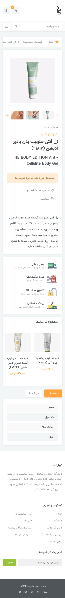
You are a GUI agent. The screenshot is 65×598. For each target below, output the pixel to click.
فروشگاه (58, 521)
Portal (22, 586)
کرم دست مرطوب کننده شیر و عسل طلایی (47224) (17, 363)
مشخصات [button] (53, 393)
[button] (15, 10)
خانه (60, 514)
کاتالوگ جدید (54, 528)
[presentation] (58, 115)
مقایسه (45, 199)
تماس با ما (56, 542)
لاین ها (28, 521)
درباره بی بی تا (23, 534)
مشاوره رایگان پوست (20, 528)
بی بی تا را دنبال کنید (50, 534)
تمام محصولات (23, 514)
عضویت (10, 563)
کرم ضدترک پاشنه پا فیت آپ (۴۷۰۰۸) (47, 360)
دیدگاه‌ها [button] (34, 393)
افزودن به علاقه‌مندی (38, 190)
